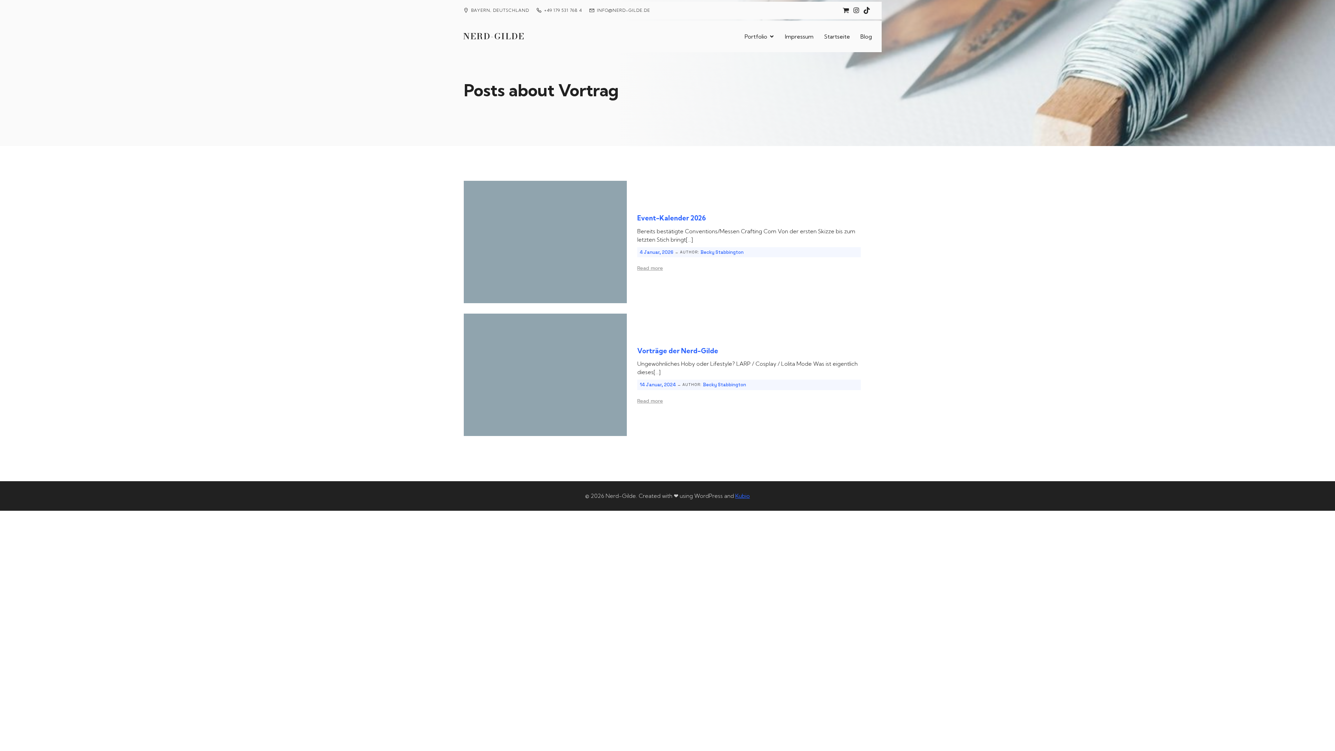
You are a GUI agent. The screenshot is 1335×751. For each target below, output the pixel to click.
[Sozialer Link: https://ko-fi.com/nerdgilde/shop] (846, 10)
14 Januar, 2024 (658, 385)
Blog (866, 36)
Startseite (837, 36)
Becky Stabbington (722, 252)
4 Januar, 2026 (656, 252)
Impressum (799, 36)
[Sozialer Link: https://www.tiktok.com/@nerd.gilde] (866, 10)
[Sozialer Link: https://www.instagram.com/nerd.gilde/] (856, 10)
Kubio (742, 495)
